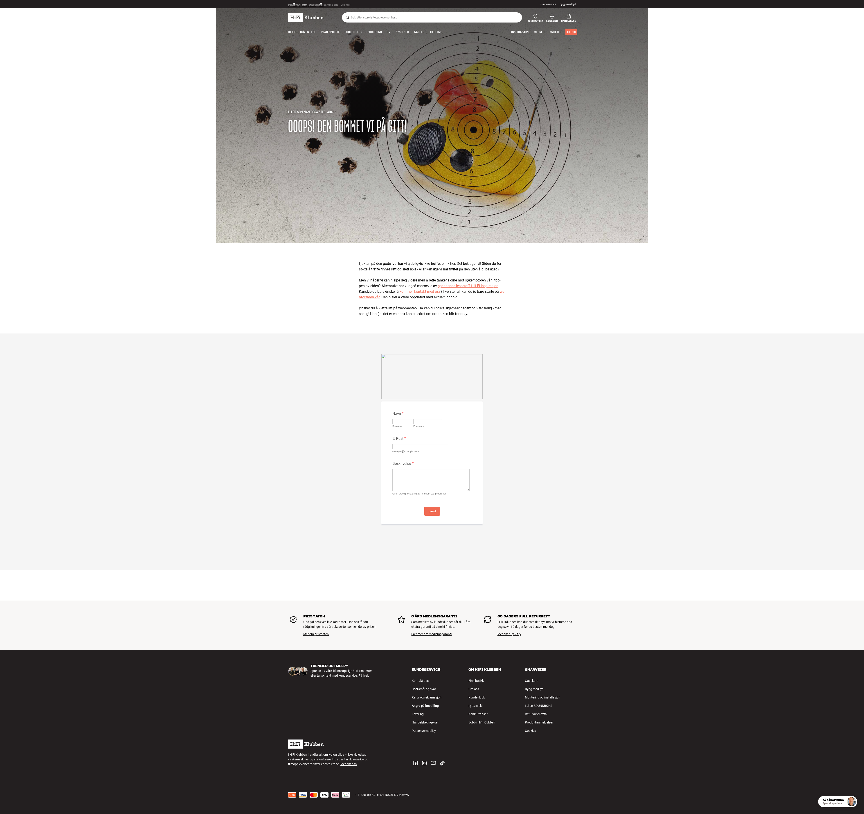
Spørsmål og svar (424, 689)
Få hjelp (364, 675)
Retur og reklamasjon (426, 697)
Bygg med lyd (568, 4)
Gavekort (531, 680)
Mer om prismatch (316, 634)
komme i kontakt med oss (420, 291)
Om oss (473, 689)
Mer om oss (348, 764)
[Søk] (347, 17)
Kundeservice (548, 4)
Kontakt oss (420, 680)
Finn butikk (476, 680)
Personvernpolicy (424, 730)
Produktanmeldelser (539, 722)
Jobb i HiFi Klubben (481, 722)
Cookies (530, 730)
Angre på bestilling (425, 705)
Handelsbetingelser (425, 722)
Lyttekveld (475, 705)
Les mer (346, 4)
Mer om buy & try (509, 634)
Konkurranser (478, 714)
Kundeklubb (476, 697)
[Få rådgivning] (851, 801)
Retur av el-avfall (536, 714)
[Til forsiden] (306, 17)
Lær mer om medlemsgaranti (431, 634)
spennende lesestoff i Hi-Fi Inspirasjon (468, 286)
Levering (418, 714)
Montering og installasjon (542, 697)
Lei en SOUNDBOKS (538, 705)
